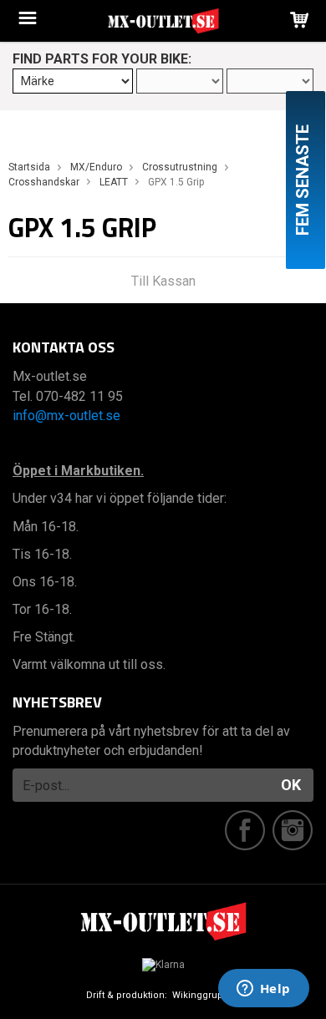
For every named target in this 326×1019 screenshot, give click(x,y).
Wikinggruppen (206, 995)
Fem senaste (303, 180)
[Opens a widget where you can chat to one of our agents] (263, 990)
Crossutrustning (179, 167)
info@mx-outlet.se (66, 415)
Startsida (29, 167)
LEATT (113, 182)
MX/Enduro (96, 167)
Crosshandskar (43, 182)
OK (291, 784)
